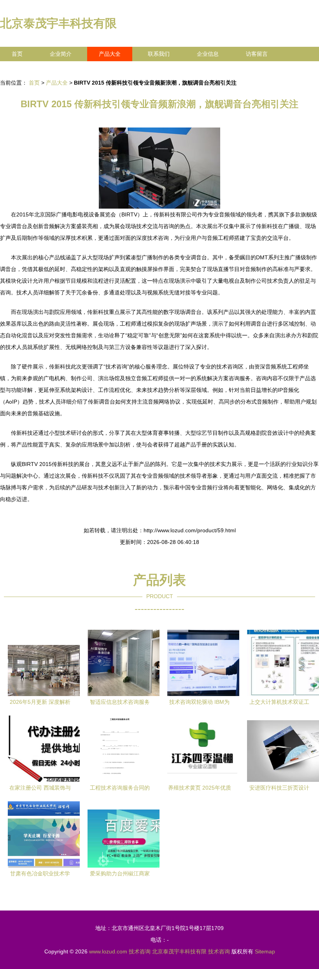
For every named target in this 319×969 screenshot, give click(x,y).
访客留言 (257, 54)
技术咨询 (140, 951)
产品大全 (110, 54)
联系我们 (159, 54)
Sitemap (265, 951)
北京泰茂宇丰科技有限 (58, 23)
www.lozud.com (108, 951)
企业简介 (61, 54)
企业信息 (208, 54)
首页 (17, 54)
